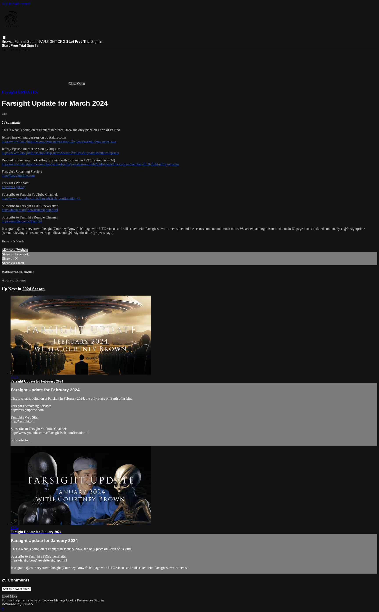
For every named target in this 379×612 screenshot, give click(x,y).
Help (17, 600)
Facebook (9, 250)
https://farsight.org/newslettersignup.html (30, 210)
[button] (4, 37)
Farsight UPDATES (20, 92)
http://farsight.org (13, 187)
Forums (20, 41)
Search (33, 41)
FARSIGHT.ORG (52, 41)
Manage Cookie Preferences (74, 600)
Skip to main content (16, 3)
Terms (25, 600)
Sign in (96, 41)
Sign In (32, 45)
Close (72, 83)
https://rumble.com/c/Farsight (22, 221)
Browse (8, 41)
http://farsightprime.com (18, 175)
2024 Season (33, 289)
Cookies (48, 600)
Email (24, 250)
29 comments (11, 122)
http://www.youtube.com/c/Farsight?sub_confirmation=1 (41, 198)
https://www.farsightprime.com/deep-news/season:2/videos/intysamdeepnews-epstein (60, 153)
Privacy (36, 600)
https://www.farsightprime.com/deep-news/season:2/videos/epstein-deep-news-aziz (59, 141)
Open (81, 83)
